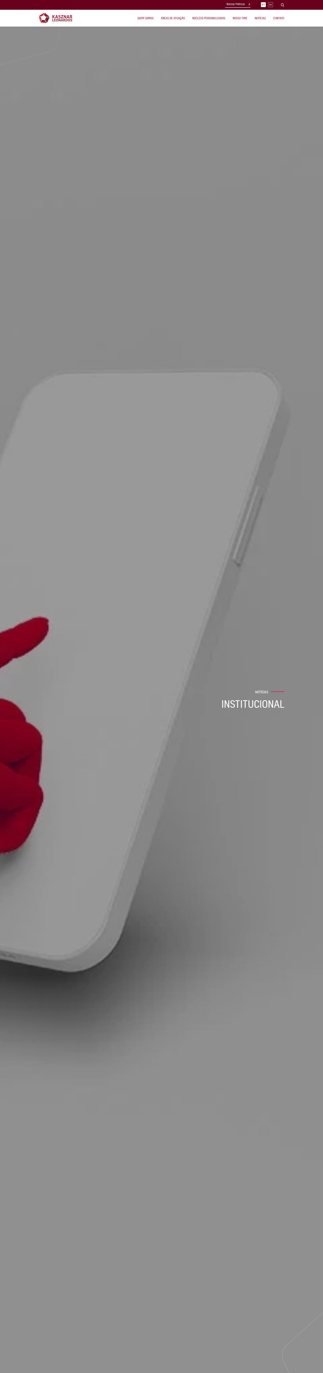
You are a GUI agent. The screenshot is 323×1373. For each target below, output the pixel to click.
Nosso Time (240, 18)
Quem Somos (145, 18)
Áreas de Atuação (173, 18)
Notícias (260, 18)
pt (263, 5)
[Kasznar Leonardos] (56, 17)
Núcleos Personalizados (208, 18)
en (270, 5)
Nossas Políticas (236, 4)
